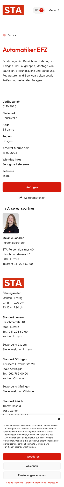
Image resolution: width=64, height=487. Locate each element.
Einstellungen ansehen (32, 475)
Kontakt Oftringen (14, 378)
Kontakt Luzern (12, 336)
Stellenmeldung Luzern (17, 349)
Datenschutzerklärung (35, 482)
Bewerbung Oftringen (16, 386)
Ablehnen (32, 466)
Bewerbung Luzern (15, 344)
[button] (59, 419)
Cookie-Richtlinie (14, 482)
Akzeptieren (32, 456)
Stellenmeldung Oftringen (19, 391)
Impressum (53, 482)
